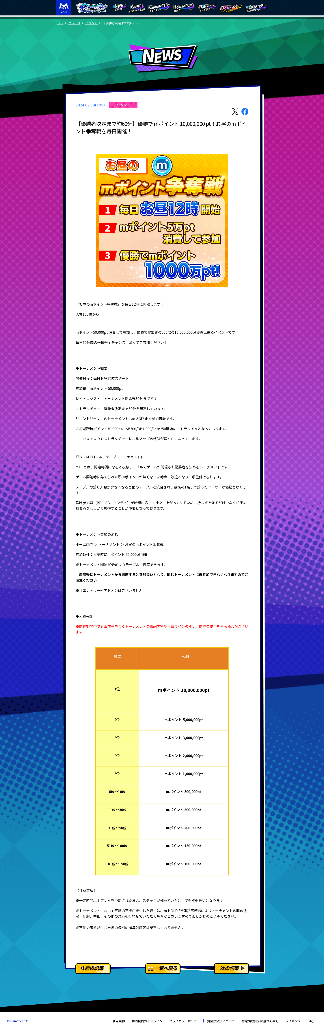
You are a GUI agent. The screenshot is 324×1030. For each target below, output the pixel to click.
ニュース (74, 23)
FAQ (311, 1021)
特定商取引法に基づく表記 (260, 1021)
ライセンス (293, 1021)
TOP (60, 23)
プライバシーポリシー (184, 1021)
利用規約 (118, 1021)
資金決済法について (221, 1021)
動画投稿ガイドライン (147, 1021)
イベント (91, 23)
